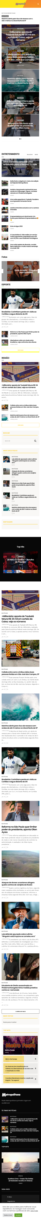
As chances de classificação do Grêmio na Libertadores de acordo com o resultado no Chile (19, 1069)
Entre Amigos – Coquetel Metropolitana (20, 271)
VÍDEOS (20, 556)
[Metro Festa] (20, 1045)
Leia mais (34, 1211)
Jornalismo (20, 43)
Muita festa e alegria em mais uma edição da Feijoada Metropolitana (24, 182)
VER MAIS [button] (20, 350)
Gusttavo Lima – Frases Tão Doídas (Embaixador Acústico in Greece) (20, 1180)
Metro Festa (10, 1050)
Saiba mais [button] (8, 1215)
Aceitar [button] (18, 1215)
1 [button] (19, 138)
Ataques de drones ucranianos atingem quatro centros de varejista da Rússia (24, 473)
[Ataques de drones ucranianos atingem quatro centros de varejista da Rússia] (6, 471)
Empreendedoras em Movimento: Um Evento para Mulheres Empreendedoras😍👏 (24, 218)
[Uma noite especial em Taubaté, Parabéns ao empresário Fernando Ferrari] (5, 202)
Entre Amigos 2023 (16, 226)
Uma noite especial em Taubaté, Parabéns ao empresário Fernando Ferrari (24, 200)
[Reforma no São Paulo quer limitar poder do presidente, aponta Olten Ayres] (5, 334)
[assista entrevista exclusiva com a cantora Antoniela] (5, 210)
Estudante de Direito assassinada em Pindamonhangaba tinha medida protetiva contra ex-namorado (19, 987)
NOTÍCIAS (5, 16)
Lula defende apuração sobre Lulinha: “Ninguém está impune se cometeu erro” (24, 461)
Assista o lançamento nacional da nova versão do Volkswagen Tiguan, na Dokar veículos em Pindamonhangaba (23, 191)
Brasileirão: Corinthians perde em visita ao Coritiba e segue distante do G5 (20, 103)
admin (5, 167)
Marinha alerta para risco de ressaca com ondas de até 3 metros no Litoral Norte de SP (20, 20)
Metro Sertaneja (11, 1059)
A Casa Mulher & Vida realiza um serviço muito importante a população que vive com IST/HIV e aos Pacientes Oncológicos (24, 236)
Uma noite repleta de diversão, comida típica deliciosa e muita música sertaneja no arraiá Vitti (24, 246)
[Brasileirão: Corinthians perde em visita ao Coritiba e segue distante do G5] (20, 299)
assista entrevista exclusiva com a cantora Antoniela (24, 209)
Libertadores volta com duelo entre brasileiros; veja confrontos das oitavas (23, 341)
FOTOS (20, 267)
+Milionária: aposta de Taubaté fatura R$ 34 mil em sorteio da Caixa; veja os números (20, 36)
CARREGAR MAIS (20, 1011)
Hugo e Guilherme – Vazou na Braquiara (20, 560)
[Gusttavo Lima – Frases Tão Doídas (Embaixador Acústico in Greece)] (20, 1162)
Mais (36, 154)
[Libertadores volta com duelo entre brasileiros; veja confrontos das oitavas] (5, 342)
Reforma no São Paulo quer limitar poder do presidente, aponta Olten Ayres (20, 125)
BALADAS (30, 154)
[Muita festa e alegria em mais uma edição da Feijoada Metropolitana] (5, 183)
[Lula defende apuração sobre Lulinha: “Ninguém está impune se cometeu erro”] (6, 459)
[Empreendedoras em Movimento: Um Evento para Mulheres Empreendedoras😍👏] (5, 219)
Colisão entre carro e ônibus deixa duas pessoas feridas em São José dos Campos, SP (20, 58)
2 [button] (21, 138)
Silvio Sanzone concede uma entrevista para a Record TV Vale (20, 163)
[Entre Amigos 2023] (5, 228)
